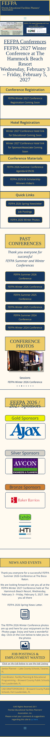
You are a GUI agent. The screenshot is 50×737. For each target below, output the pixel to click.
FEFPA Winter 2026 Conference (25, 286)
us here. (34, 719)
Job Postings (25, 211)
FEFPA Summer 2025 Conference (25, 297)
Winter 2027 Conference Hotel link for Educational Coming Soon (25, 133)
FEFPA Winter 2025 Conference (25, 307)
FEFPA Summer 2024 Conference (25, 317)
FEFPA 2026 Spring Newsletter (25, 203)
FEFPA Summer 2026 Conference (25, 276)
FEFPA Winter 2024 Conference (25, 327)
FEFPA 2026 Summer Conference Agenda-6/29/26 (25, 169)
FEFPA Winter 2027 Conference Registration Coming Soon (25, 100)
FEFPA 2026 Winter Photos (25, 219)
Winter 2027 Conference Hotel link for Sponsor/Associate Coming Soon (25, 147)
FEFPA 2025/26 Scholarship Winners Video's (25, 181)
